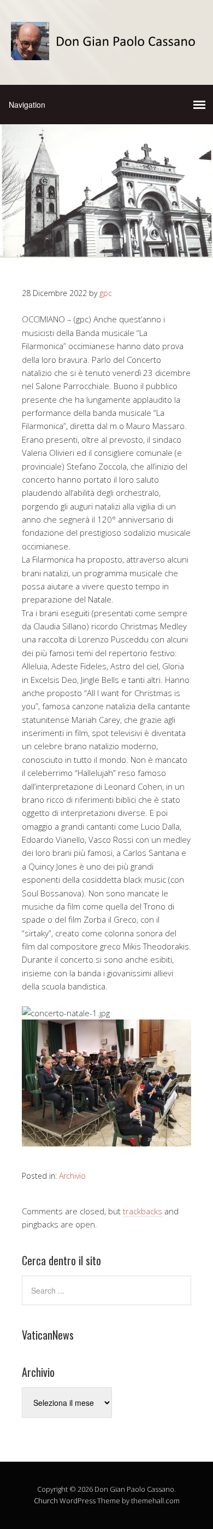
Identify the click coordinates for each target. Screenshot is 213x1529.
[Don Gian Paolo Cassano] (106, 50)
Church (46, 1500)
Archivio (72, 1176)
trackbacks (142, 1211)
